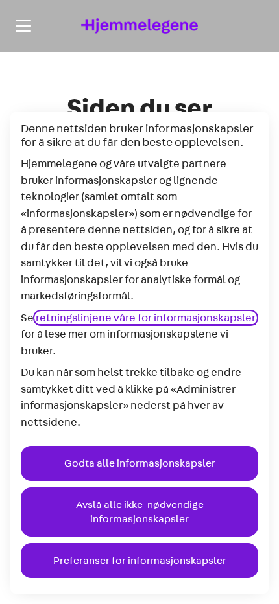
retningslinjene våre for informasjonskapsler (146, 317)
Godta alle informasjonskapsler (139, 463)
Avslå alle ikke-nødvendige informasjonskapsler (140, 512)
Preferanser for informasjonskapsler (139, 560)
